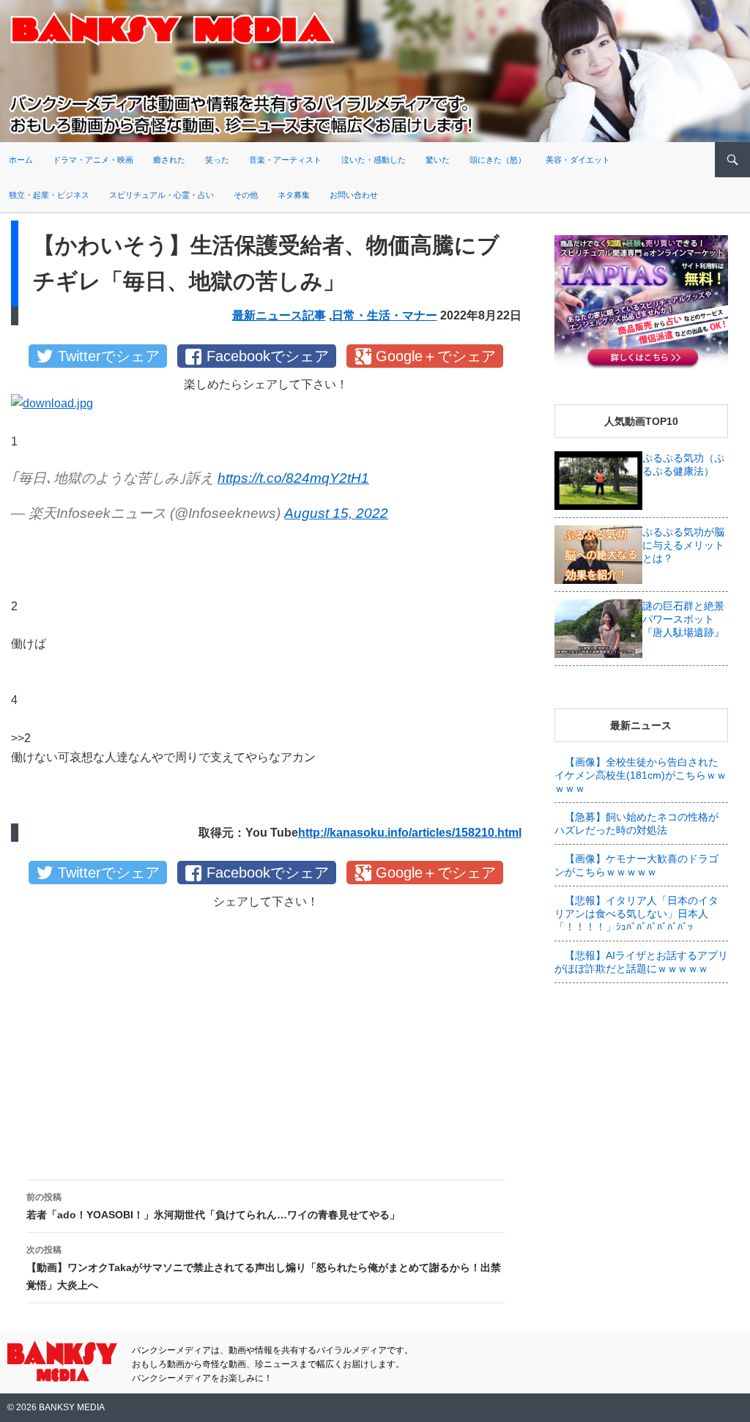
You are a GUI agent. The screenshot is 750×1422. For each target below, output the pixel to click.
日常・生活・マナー (384, 315)
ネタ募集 (294, 194)
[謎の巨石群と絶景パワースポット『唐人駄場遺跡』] (598, 627)
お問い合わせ (354, 194)
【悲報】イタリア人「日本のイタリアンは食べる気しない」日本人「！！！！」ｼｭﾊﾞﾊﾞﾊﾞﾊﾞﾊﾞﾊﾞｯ (636, 914)
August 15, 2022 (336, 513)
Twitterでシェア (109, 356)
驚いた (438, 159)
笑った (217, 159)
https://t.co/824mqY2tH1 (293, 478)
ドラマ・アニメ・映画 (93, 159)
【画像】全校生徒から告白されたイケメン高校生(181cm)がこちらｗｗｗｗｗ (640, 775)
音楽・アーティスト (285, 159)
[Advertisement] (266, 1032)
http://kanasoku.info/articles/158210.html (409, 832)
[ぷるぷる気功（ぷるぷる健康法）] (598, 479)
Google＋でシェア (436, 356)
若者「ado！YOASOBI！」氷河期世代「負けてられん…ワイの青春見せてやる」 (213, 1206)
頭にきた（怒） (497, 159)
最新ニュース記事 (279, 315)
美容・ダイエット (578, 159)
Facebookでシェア (268, 356)
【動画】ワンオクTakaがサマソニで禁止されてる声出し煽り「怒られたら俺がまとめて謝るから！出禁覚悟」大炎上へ (263, 1268)
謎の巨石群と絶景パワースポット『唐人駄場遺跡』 (683, 619)
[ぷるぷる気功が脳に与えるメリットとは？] (598, 553)
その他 (246, 194)
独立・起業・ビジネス (49, 194)
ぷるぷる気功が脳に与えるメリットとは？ (683, 545)
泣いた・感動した (373, 159)
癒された (169, 159)
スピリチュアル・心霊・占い (161, 194)
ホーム (21, 159)
